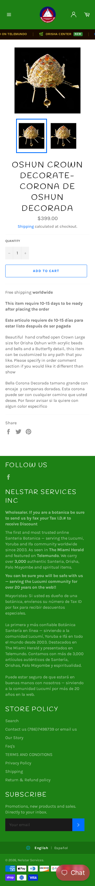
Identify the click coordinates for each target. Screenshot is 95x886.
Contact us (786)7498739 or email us (41, 729)
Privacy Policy (18, 762)
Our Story (14, 737)
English (41, 848)
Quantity (12, 241)
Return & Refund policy (27, 779)
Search (12, 720)
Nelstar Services (31, 860)
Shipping (26, 226)
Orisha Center (57, 34)
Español (61, 848)
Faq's (10, 746)
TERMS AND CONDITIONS (29, 754)
